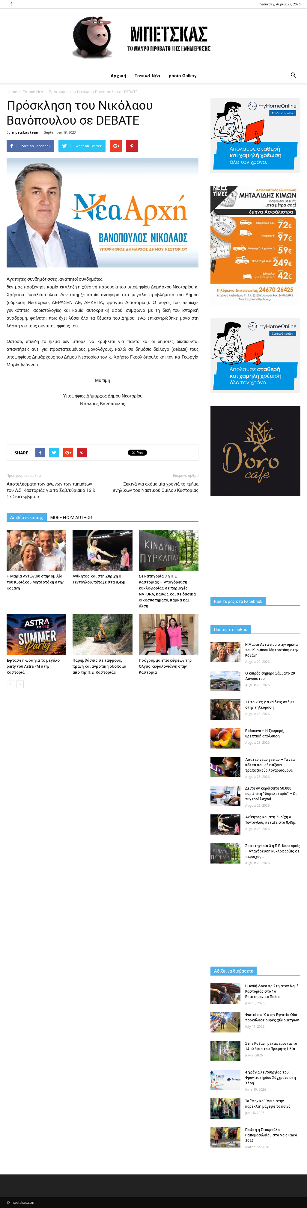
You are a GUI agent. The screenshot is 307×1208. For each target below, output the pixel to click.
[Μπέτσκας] (153, 38)
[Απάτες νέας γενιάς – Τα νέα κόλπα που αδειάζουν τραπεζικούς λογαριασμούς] (225, 767)
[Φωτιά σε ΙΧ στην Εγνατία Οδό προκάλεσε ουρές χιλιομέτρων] (225, 1022)
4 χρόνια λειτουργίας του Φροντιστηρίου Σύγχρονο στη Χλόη (270, 1077)
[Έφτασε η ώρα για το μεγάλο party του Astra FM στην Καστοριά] (36, 634)
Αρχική (118, 75)
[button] (293, 75)
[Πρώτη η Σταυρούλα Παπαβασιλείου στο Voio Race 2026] (225, 1137)
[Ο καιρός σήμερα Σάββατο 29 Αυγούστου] (225, 681)
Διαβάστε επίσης (26, 517)
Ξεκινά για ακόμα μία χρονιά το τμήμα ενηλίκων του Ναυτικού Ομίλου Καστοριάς (155, 487)
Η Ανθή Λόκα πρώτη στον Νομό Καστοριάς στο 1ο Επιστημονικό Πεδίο (272, 991)
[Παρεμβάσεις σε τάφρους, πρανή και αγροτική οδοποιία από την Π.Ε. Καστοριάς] (102, 634)
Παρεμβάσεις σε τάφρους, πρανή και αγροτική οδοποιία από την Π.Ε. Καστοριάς (99, 666)
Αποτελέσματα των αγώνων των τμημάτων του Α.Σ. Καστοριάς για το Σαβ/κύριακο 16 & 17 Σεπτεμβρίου (51, 490)
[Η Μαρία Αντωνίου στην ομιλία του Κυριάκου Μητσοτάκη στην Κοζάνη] (36, 550)
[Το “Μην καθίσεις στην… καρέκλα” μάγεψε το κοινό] (225, 1108)
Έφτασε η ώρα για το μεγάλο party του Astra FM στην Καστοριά (33, 666)
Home (12, 91)
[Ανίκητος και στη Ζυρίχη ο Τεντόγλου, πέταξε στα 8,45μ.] (102, 550)
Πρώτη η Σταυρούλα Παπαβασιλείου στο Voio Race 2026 (271, 1135)
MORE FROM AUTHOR (71, 517)
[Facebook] (11, 4)
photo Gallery (183, 75)
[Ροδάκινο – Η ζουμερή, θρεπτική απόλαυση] (225, 738)
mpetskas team (25, 132)
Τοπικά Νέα (147, 75)
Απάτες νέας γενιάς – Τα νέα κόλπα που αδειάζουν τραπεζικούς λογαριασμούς (270, 765)
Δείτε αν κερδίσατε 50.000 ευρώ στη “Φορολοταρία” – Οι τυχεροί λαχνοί (271, 793)
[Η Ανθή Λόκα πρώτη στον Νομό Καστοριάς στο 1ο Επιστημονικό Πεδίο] (225, 993)
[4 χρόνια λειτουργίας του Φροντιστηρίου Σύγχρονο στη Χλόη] (225, 1080)
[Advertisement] (102, 424)
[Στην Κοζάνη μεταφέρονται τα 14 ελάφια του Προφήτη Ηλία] (225, 1051)
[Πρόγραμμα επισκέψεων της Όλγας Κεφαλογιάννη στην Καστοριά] (168, 634)
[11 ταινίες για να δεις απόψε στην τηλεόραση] (225, 709)
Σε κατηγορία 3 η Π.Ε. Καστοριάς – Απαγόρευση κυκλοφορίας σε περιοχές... (272, 851)
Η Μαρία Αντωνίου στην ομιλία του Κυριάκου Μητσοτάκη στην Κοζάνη (35, 582)
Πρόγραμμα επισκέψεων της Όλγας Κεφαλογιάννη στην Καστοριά (165, 666)
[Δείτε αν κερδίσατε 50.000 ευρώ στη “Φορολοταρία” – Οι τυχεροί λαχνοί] (225, 796)
